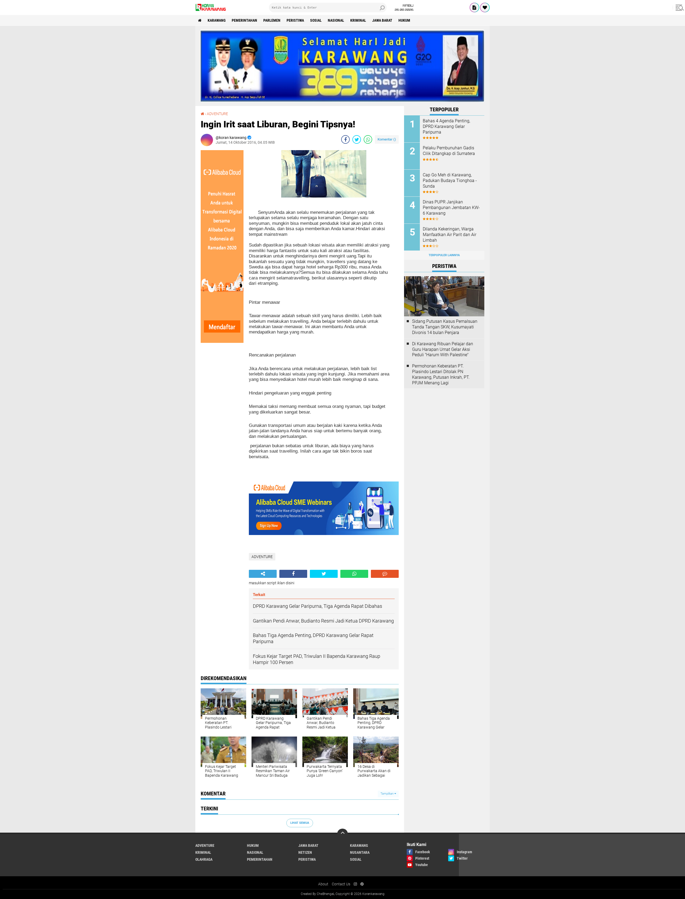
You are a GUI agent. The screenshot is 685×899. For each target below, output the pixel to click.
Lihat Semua (299, 823)
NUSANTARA (360, 852)
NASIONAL (336, 20)
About (323, 884)
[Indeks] (474, 7)
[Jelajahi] (679, 7)
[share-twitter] (356, 139)
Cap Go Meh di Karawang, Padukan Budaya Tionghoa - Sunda (450, 180)
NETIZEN (305, 852)
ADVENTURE (217, 114)
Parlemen (271, 20)
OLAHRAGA (203, 859)
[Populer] (485, 7)
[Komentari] (385, 574)
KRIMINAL (358, 20)
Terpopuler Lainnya (444, 255)
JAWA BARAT (382, 20)
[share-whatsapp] (368, 139)
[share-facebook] (345, 139)
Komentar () (387, 139)
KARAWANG (217, 20)
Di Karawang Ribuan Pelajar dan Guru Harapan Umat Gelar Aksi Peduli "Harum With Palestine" (442, 349)
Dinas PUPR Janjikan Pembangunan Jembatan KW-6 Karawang (451, 207)
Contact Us (341, 884)
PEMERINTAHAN (244, 20)
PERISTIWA (295, 20)
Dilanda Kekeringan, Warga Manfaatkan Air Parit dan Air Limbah (449, 234)
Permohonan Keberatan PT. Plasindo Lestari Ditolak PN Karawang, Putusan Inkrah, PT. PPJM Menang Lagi (441, 374)
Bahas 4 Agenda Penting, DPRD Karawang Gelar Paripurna (446, 126)
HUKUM (404, 20)
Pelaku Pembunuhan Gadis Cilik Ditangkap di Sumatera (449, 150)
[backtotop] (342, 834)
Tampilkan (387, 793)
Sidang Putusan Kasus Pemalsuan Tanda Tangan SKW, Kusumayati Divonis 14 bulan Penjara (444, 327)
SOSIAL (316, 20)
